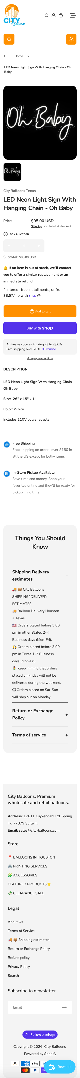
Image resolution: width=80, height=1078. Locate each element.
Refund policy (19, 957)
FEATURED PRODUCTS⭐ (29, 884)
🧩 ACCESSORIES (22, 875)
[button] (12, 172)
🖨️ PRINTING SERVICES (27, 866)
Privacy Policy (19, 966)
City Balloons (55, 1046)
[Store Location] (71, 39)
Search (13, 975)
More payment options (40, 358)
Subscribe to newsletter (32, 991)
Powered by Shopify (40, 1053)
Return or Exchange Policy (29, 948)
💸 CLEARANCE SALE (26, 893)
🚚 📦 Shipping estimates (29, 939)
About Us (15, 921)
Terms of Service (21, 930)
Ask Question (19, 234)
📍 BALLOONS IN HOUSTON (31, 857)
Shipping (36, 226)
